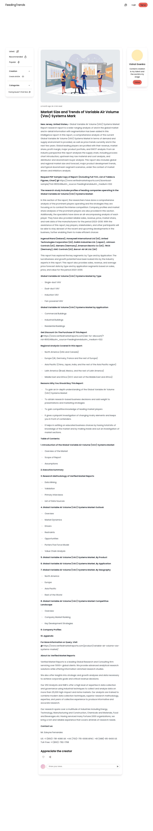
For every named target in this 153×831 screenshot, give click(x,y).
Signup (143, 5)
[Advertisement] (76, 28)
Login (134, 5)
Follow (137, 82)
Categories (14, 85)
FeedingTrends (15, 5)
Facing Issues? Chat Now (18, 92)
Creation (13, 71)
